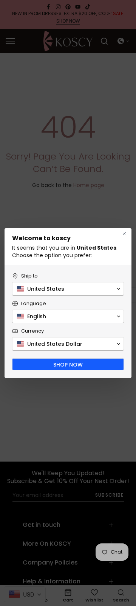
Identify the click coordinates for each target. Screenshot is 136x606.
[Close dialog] (124, 234)
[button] (68, 289)
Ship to (29, 276)
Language (33, 303)
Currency (32, 331)
